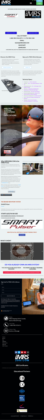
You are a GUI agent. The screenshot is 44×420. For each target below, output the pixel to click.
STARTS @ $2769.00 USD (9, 214)
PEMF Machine (4, 342)
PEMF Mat (4, 344)
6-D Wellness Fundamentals (8, 147)
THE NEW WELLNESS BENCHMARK (8, 217)
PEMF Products (5, 345)
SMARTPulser (5, 204)
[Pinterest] (25, 352)
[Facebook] (16, 352)
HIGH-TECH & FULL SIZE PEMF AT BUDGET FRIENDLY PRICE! (22, 232)
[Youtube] (22, 352)
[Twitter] (19, 352)
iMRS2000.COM (5, 182)
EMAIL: (22, 40)
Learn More (22, 257)
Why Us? (3, 338)
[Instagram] (28, 352)
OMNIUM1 (4, 341)
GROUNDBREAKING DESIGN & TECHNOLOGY (12, 216)
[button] (30, 3)
